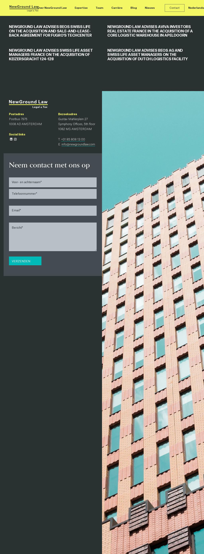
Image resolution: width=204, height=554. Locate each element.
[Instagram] (15, 139)
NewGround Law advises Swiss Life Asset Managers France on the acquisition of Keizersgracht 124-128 (51, 55)
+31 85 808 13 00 (73, 139)
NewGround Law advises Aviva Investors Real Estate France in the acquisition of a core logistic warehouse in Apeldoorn (150, 31)
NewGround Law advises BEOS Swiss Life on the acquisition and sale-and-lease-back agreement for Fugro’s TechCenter (50, 31)
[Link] (24, 8)
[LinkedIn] (11, 139)
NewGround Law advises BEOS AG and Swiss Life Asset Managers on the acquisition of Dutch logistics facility (147, 55)
